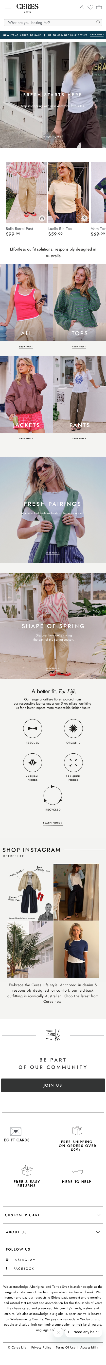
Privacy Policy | (42, 1347)
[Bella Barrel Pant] (26, 192)
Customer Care (22, 1215)
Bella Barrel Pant (19, 228)
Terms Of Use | (67, 1347)
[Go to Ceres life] (25, 16)
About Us (16, 1232)
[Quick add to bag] (42, 218)
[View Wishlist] (90, 8)
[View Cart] (99, 8)
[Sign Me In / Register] (82, 8)
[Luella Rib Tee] (68, 192)
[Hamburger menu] (7, 7)
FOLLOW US (18, 1249)
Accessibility (89, 1347)
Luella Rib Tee (60, 228)
